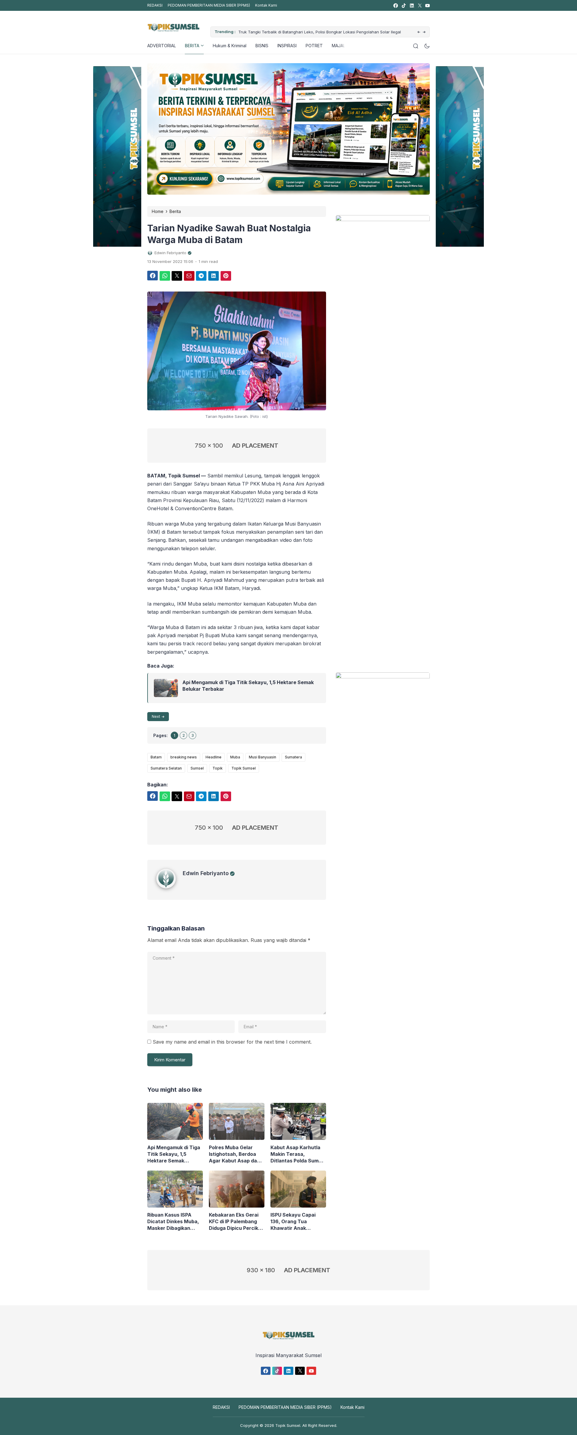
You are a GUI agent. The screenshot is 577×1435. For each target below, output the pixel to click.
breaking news (183, 757)
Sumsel (197, 768)
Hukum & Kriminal (229, 45)
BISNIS (261, 45)
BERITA (192, 45)
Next (156, 716)
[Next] (424, 32)
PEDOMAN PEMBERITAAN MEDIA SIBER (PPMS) (209, 5)
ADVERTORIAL (161, 45)
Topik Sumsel (243, 768)
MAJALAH (341, 45)
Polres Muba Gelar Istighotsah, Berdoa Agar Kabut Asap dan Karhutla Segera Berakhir (234, 1154)
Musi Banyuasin (262, 757)
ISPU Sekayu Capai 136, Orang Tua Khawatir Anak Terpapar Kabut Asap (296, 1221)
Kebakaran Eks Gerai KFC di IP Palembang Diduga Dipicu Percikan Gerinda (236, 1221)
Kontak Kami (266, 5)
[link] (395, 5)
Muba (235, 757)
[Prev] (419, 32)
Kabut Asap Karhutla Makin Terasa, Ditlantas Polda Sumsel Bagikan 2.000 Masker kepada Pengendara (297, 1154)
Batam (156, 757)
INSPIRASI (287, 45)
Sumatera (293, 757)
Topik (217, 768)
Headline (213, 757)
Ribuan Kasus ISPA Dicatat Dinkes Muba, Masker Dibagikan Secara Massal (173, 1221)
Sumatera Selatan (166, 768)
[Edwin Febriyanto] (169, 887)
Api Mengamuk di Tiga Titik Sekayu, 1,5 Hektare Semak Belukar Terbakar (248, 685)
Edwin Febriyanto (206, 873)
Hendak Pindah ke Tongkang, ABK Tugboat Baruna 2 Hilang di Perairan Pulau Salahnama (342, 31)
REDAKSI (155, 5)
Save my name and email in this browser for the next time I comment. (232, 1042)
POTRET (314, 45)
